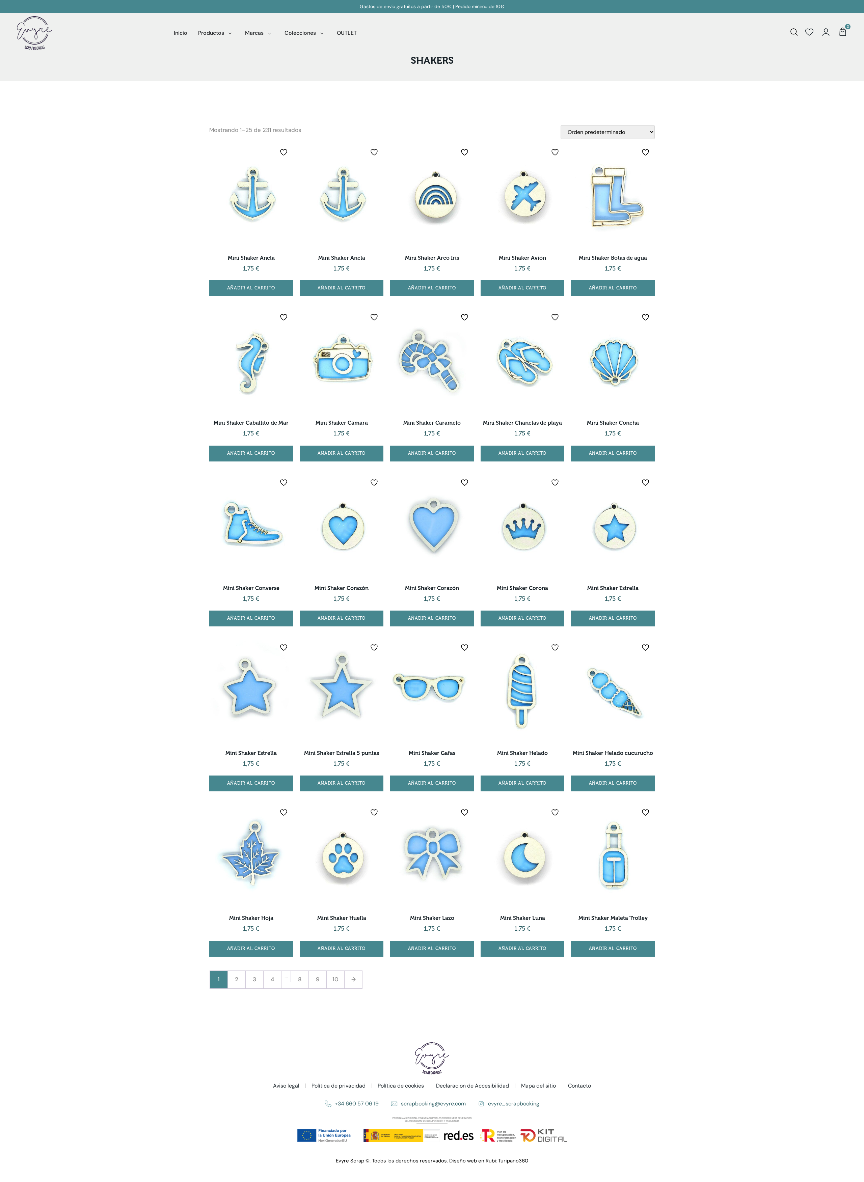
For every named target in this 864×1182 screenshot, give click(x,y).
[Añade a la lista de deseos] (284, 152)
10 (335, 979)
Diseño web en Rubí (472, 1160)
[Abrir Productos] (230, 33)
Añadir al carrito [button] (251, 287)
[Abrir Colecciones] (322, 33)
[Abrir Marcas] (269, 33)
